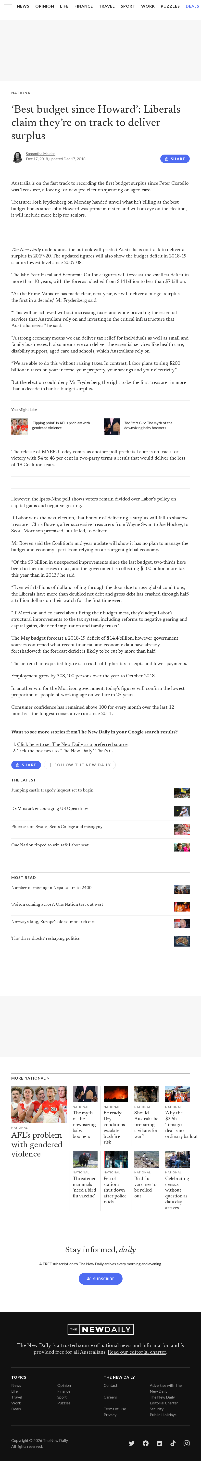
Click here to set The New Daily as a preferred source (72, 745)
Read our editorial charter (137, 1352)
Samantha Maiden (40, 153)
